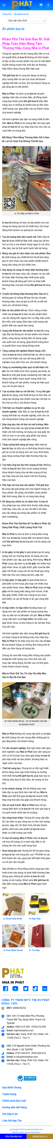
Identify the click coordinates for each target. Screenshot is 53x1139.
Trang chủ (6, 14)
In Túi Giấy (34, 950)
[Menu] (4, 5)
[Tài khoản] (48, 5)
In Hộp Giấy (34, 918)
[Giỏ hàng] (41, 5)
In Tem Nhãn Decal (13, 950)
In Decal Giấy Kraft (12, 918)
